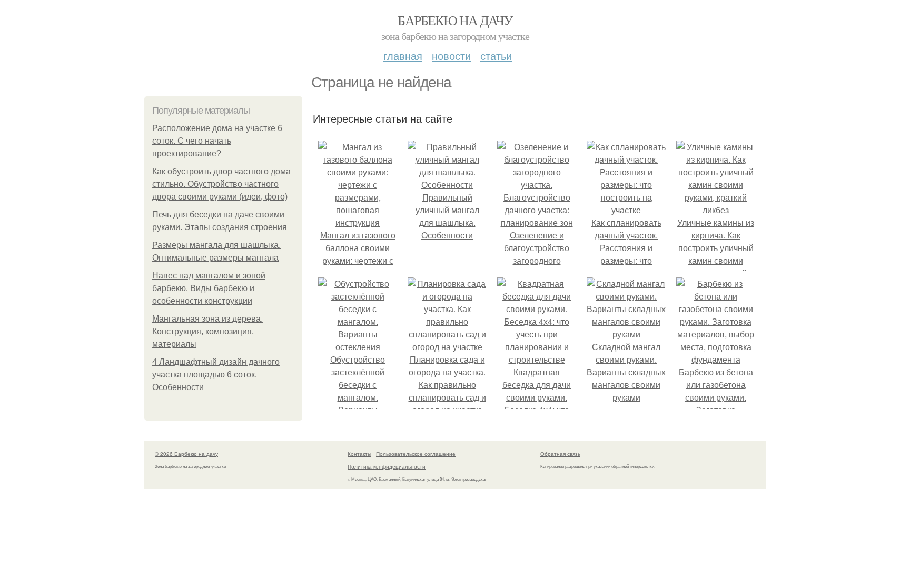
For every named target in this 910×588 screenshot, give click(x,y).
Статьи (496, 55)
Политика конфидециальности (387, 466)
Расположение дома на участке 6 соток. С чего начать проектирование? (217, 141)
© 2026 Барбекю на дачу (186, 453)
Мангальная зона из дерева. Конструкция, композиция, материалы (207, 331)
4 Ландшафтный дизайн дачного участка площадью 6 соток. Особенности (216, 374)
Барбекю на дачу (455, 20)
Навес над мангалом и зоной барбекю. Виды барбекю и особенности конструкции (208, 288)
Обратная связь (560, 453)
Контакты (359, 453)
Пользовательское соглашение (416, 453)
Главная (402, 55)
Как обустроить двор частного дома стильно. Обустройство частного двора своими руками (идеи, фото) (221, 184)
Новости (451, 55)
